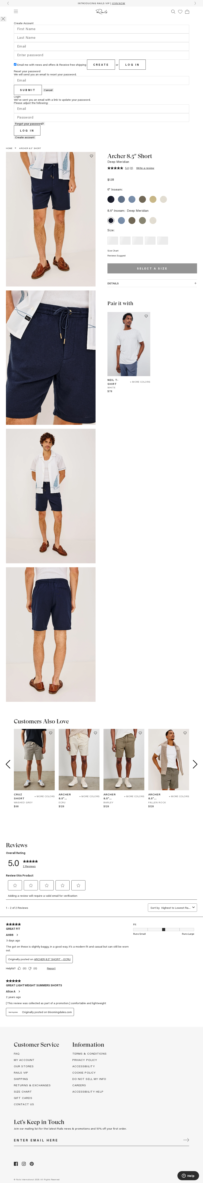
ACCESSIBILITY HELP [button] (87, 1091)
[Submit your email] (186, 1140)
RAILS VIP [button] (21, 1072)
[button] (180, 12)
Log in (132, 64)
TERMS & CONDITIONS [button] (89, 1053)
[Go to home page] (101, 11)
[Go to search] (173, 12)
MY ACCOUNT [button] (24, 1060)
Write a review (145, 168)
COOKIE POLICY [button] (84, 1072)
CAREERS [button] (79, 1085)
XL (150, 240)
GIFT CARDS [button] (23, 1098)
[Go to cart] (187, 12)
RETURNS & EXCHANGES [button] (32, 1085)
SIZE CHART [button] (23, 1091)
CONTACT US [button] (24, 1104)
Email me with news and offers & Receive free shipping (51, 64)
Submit (28, 90)
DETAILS (113, 283)
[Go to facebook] (16, 1165)
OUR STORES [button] (24, 1066)
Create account (24, 137)
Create (101, 64)
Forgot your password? (29, 123)
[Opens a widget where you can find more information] (188, 1176)
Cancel (48, 90)
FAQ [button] (17, 1053)
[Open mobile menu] (16, 11)
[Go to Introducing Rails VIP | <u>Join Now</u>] (101, 3)
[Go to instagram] (24, 1165)
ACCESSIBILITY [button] (83, 1066)
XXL (162, 240)
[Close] (3, 19)
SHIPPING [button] (21, 1079)
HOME (9, 148)
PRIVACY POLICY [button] (84, 1060)
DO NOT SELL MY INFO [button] (89, 1079)
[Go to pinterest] (32, 1165)
